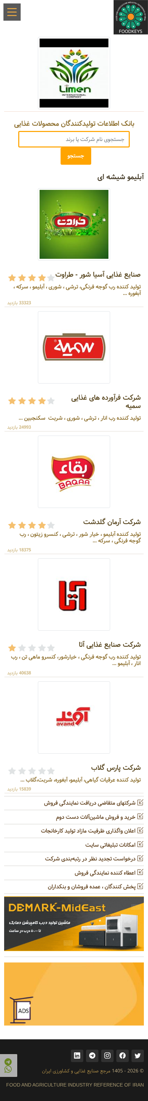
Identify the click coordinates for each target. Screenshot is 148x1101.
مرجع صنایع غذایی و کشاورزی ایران (76, 1071)
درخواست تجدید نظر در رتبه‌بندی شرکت (91, 859)
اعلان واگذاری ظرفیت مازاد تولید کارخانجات (89, 831)
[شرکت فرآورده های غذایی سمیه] (74, 347)
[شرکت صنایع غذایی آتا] (74, 594)
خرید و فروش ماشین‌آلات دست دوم (96, 817)
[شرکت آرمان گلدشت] (74, 471)
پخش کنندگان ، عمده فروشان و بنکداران (92, 887)
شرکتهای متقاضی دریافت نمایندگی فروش (90, 803)
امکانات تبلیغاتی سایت (111, 845)
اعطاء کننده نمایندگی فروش (106, 873)
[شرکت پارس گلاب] (74, 717)
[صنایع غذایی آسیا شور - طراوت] (74, 224)
